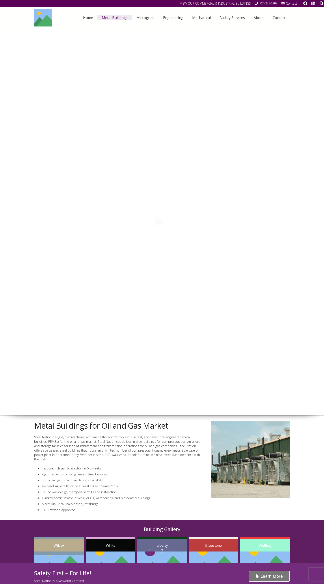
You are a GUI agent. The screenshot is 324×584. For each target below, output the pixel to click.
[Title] (43, 17)
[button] (130, 17)
